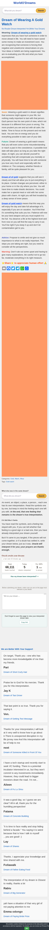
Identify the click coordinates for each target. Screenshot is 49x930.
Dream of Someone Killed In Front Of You (22, 752)
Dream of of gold (10, 177)
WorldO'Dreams (24, 3)
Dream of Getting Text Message (18, 719)
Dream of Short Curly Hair (15, 672)
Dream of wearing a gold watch (26, 33)
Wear (22, 479)
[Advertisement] (24, 85)
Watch (17, 479)
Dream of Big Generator (14, 893)
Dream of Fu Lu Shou (13, 789)
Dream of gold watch (12, 203)
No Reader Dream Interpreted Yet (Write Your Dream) (23, 29)
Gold (12, 479)
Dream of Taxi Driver (13, 695)
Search (41, 10)
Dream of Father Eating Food (17, 870)
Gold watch (10, 482)
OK (27, 928)
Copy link (24, 622)
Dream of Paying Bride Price (16, 916)
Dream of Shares (11, 846)
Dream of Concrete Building (16, 816)
